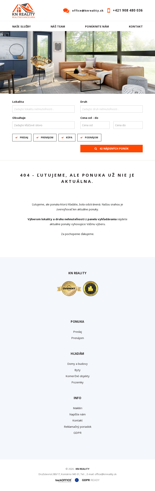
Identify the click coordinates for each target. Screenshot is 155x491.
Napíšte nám (77, 414)
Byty (77, 370)
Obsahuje (19, 118)
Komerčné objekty (78, 376)
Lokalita (18, 101)
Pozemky (77, 382)
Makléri (77, 408)
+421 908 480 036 (128, 10)
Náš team (58, 26)
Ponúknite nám (97, 26)
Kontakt (136, 26)
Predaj (24, 137)
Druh (83, 101)
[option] (77, 62)
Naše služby (21, 26)
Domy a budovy (77, 364)
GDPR (77, 433)
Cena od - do (89, 118)
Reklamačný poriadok (77, 426)
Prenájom (47, 137)
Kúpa (69, 137)
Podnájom (91, 137)
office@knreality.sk (88, 10)
